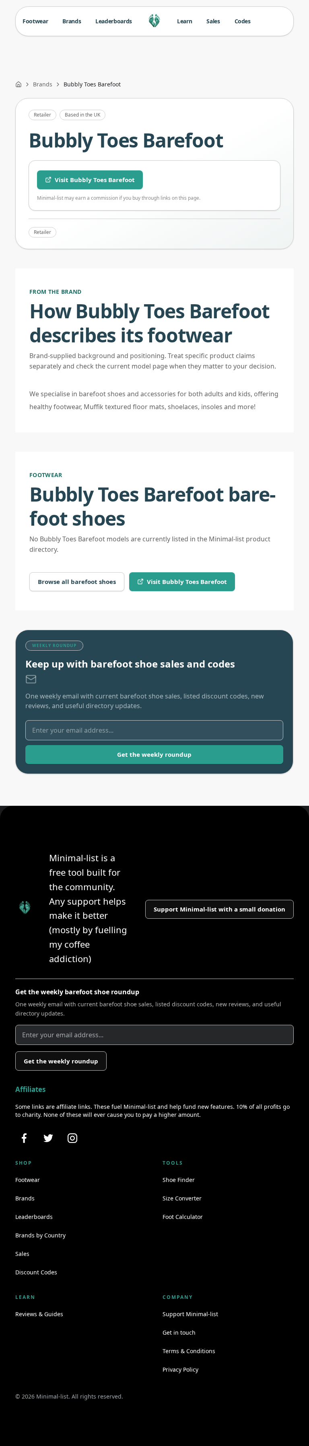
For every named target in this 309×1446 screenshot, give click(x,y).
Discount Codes (36, 1272)
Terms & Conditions (189, 1351)
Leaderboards (113, 21)
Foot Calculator (183, 1217)
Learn (184, 21)
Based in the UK (82, 114)
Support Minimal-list (190, 1314)
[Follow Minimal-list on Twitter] (48, 1138)
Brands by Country (40, 1235)
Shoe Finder (179, 1180)
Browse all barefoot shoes (77, 582)
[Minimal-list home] (154, 21)
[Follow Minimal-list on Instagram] (72, 1138)
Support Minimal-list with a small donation (219, 909)
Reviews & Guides (39, 1314)
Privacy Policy (180, 1369)
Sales (213, 21)
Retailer (42, 114)
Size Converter (182, 1198)
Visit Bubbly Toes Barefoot (95, 180)
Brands (71, 21)
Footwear (35, 21)
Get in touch (179, 1332)
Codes (243, 21)
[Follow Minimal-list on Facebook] (24, 1138)
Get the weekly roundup (154, 754)
